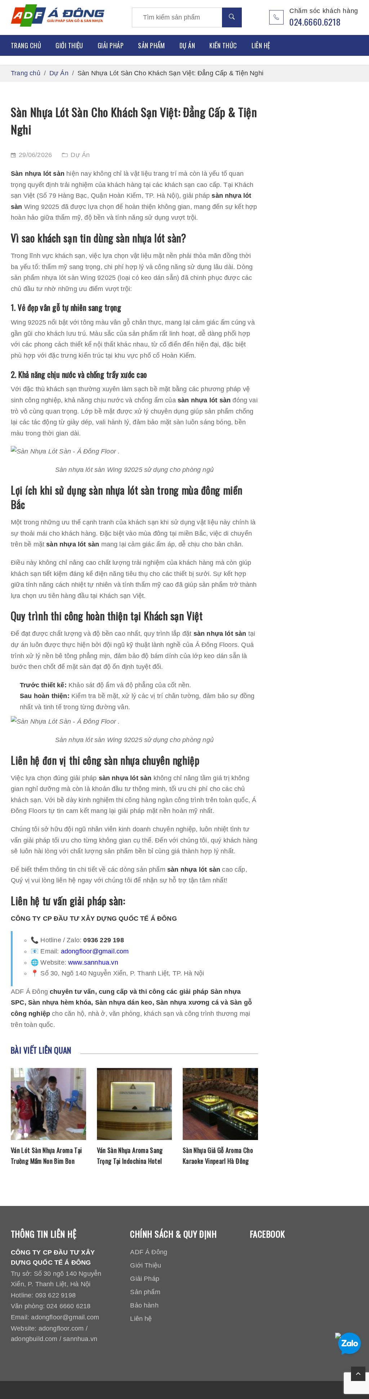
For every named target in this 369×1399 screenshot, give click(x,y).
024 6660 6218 (68, 1306)
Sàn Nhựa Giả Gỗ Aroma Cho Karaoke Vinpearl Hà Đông (218, 1155)
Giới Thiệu (69, 45)
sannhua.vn (80, 1338)
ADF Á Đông (148, 1252)
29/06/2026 (35, 154)
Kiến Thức (223, 45)
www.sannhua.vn (93, 962)
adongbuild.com (34, 1338)
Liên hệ (261, 45)
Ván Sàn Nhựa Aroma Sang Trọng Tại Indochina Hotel (130, 1155)
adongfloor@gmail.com (95, 951)
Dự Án (187, 45)
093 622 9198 (55, 1295)
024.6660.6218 (315, 21)
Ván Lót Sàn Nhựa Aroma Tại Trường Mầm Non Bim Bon (46, 1155)
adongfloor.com (61, 1328)
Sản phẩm (151, 45)
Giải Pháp (111, 45)
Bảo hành (144, 1305)
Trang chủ (26, 45)
